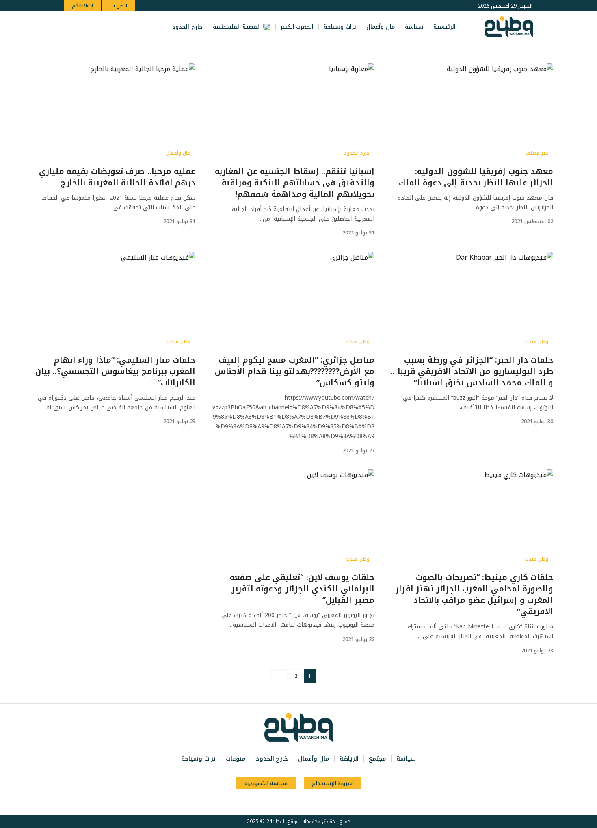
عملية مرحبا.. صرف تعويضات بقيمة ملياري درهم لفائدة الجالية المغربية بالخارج (117, 176)
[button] (71, 27)
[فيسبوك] (130, 27)
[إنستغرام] (103, 27)
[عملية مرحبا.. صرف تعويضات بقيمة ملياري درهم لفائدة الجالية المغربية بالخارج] (114, 112)
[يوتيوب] (112, 27)
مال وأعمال (178, 153)
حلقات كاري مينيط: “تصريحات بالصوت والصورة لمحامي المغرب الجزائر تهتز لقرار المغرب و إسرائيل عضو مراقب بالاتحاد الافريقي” (475, 594)
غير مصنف (536, 153)
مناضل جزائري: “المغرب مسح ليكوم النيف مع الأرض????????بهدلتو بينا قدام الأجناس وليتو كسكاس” (294, 371)
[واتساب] (94, 27)
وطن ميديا (536, 341)
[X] (121, 27)
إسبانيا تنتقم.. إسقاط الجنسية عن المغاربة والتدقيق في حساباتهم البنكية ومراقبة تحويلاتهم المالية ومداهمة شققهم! (294, 182)
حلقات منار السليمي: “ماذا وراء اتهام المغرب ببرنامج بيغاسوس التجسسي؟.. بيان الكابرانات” (115, 371)
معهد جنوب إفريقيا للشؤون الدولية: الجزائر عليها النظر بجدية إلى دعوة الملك (476, 176)
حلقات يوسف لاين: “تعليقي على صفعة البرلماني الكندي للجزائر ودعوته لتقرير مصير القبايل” (302, 589)
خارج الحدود (357, 153)
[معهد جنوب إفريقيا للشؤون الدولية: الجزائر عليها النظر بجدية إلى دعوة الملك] (472, 112)
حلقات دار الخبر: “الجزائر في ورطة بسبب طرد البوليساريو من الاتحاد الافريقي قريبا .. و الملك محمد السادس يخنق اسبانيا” (472, 371)
